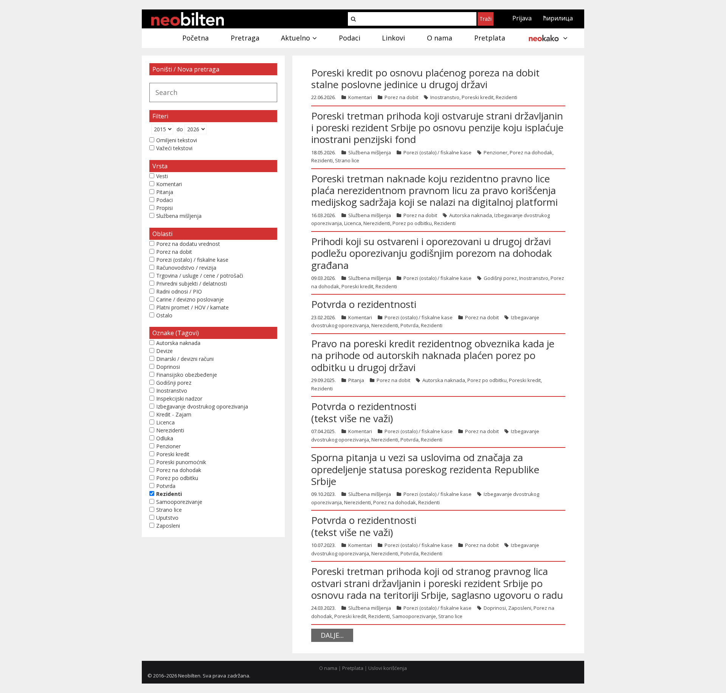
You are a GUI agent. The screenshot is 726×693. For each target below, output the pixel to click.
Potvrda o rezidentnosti (363, 304)
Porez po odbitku (412, 223)
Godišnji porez (500, 278)
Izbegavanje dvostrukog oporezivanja (202, 406)
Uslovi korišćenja (387, 668)
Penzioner (495, 152)
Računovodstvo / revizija (186, 267)
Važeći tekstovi (174, 148)
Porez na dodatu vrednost (188, 243)
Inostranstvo (444, 97)
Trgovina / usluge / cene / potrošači (199, 275)
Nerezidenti (376, 223)
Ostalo (164, 315)
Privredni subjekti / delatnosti (191, 283)
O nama (328, 668)
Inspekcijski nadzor (179, 398)
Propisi (164, 207)
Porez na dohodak (531, 152)
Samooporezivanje (414, 616)
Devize (164, 350)
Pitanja (356, 380)
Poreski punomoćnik (181, 462)
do (180, 129)
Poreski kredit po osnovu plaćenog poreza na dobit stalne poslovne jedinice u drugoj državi (425, 78)
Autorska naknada (470, 215)
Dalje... (332, 635)
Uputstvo (167, 517)
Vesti (162, 176)
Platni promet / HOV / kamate (192, 307)
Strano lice (347, 160)
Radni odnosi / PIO (179, 291)
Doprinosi (495, 607)
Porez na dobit (401, 97)
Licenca (352, 223)
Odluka (164, 438)
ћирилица (558, 18)
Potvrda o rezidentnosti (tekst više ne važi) (363, 412)
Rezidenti (506, 97)
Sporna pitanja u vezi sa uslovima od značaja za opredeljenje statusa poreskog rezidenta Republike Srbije (425, 469)
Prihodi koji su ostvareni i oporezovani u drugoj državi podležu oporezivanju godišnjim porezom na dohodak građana (431, 253)
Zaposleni (519, 607)
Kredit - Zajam (173, 414)
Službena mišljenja (369, 152)
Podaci (164, 200)
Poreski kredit (477, 97)
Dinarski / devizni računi (185, 358)
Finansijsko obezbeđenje (186, 374)
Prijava (522, 18)
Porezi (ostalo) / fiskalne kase (437, 152)
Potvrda (409, 325)
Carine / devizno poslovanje (190, 299)
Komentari (360, 97)
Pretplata (352, 668)
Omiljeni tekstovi (176, 140)
